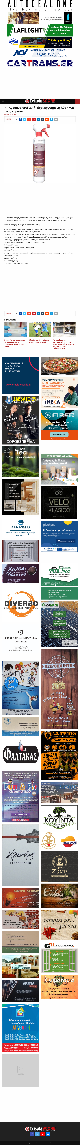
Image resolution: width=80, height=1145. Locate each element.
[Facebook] (32, 1134)
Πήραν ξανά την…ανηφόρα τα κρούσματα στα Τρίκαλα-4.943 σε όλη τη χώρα (14, 343)
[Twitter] (37, 1134)
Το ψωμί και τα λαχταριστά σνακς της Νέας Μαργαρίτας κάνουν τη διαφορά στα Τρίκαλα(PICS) (63, 344)
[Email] (48, 1134)
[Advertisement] (40, 84)
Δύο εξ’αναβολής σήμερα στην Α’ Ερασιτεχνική (39, 341)
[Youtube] (42, 1134)
